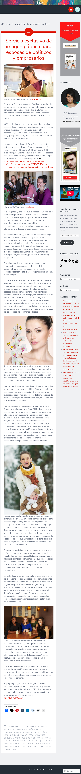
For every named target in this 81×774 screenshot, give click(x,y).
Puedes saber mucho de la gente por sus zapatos (70, 375)
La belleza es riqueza (70, 387)
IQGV (41, 741)
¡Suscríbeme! (67, 243)
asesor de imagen (38, 727)
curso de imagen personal (25, 735)
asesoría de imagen (13, 729)
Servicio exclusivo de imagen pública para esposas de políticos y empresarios (28, 49)
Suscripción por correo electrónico (70, 210)
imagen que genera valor (25, 741)
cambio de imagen (23, 732)
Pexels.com (37, 99)
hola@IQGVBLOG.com (14, 698)
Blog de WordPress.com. (40, 770)
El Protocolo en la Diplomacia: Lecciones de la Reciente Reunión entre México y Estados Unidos (71, 306)
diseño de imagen (34, 738)
